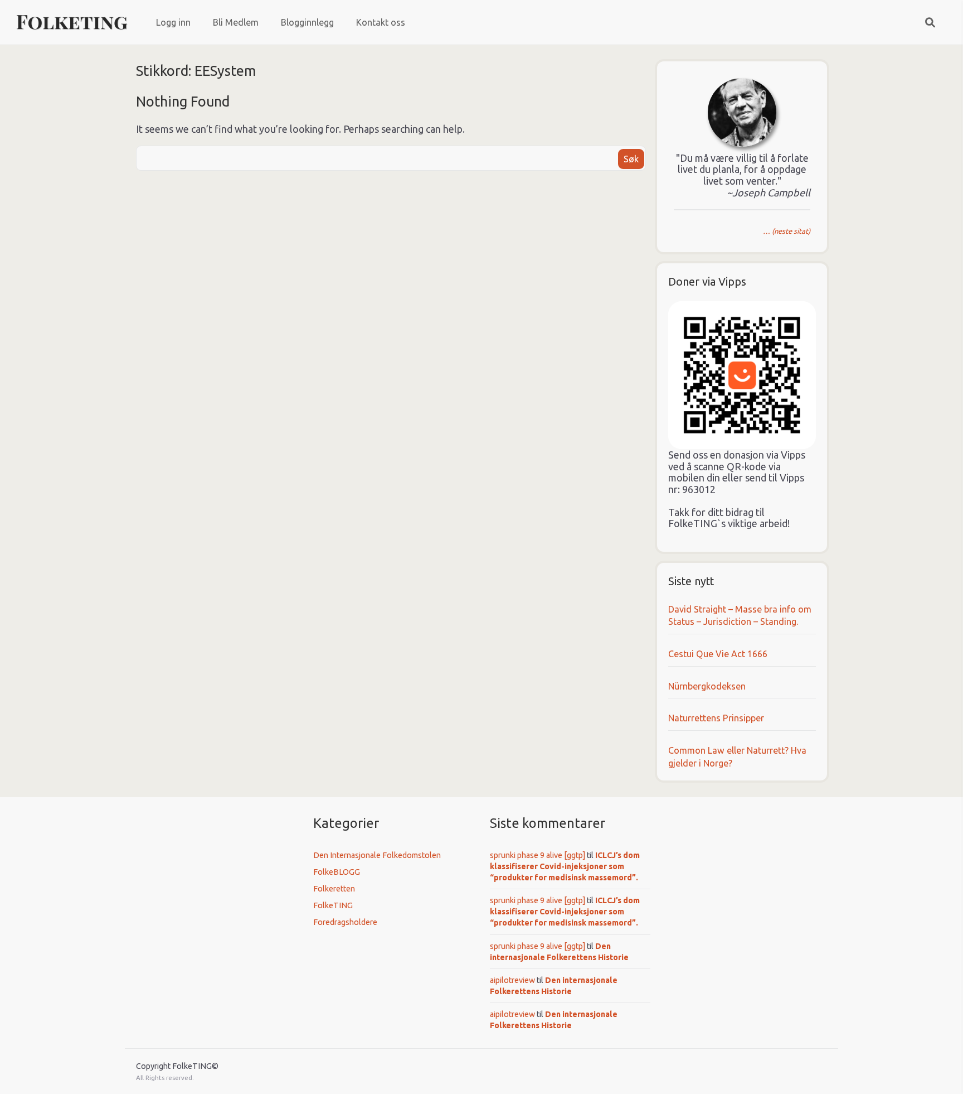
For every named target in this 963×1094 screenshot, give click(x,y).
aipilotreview (512, 980)
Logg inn (173, 22)
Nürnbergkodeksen (707, 686)
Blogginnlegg (307, 22)
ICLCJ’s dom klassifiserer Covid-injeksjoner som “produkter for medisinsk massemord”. (565, 866)
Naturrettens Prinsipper (716, 718)
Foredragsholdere (345, 922)
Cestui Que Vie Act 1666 (717, 654)
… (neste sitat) (786, 231)
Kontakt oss (380, 22)
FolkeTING (333, 905)
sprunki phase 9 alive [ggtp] (537, 855)
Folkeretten (334, 888)
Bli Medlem (236, 22)
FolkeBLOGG (336, 872)
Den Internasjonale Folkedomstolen (377, 855)
